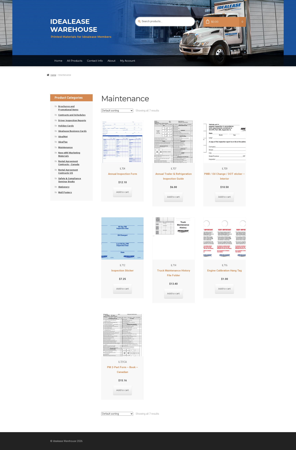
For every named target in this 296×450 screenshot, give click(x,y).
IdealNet (62, 136)
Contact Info (95, 60)
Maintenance (65, 147)
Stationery (63, 187)
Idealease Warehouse (73, 25)
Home (58, 60)
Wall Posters (65, 192)
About (111, 60)
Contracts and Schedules (71, 115)
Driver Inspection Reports (72, 120)
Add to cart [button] (122, 192)
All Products (74, 60)
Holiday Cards (66, 125)
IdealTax (62, 142)
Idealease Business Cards (72, 131)
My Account (127, 60)
